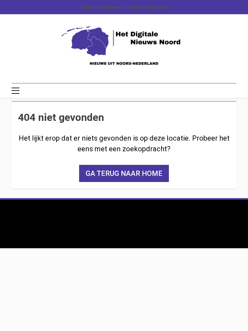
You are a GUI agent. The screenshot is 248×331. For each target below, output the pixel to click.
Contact (133, 7)
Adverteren (109, 7)
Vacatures (157, 7)
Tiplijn (87, 7)
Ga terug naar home (124, 173)
